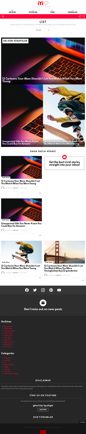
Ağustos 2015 (9, 342)
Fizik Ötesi (5, 177)
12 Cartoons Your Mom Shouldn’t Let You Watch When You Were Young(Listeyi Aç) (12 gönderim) (63, 268)
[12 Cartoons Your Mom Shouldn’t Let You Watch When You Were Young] (43, 61)
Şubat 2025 (8, 329)
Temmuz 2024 (9, 331)
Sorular (6, 369)
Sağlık (6, 367)
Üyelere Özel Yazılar (11, 374)
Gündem (7, 360)
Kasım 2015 (8, 335)
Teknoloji (7, 371)
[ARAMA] (83, 16)
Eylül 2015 (7, 340)
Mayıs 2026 (8, 326)
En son (12, 12)
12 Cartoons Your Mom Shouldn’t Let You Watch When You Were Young (20, 182)
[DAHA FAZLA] (40, 193)
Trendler (72, 12)
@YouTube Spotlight (43, 406)
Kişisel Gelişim (9, 365)
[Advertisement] (43, 428)
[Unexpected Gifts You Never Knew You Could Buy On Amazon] (22, 115)
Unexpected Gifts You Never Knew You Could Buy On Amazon (21, 225)
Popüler (33, 12)
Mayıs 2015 (8, 344)
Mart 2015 (8, 346)
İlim (5, 362)
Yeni (52, 12)
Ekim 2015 (8, 337)
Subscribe (43, 409)
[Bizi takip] (79, 16)
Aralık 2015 (8, 333)
